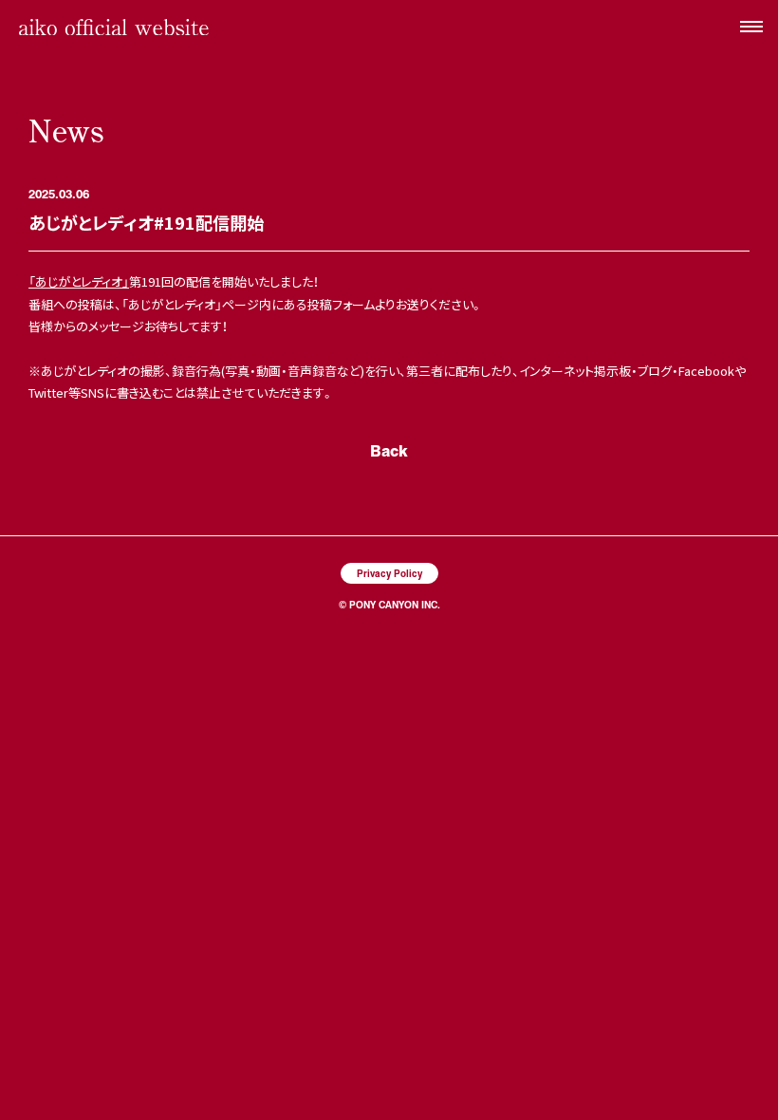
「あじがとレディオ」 (78, 281)
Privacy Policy (389, 573)
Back (389, 450)
